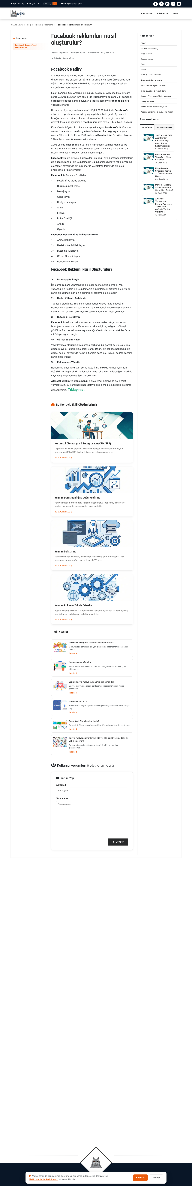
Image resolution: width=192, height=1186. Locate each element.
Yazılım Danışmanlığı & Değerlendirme (77, 498)
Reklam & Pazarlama (44, 25)
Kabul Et (140, 1177)
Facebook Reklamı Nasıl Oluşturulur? (25, 46)
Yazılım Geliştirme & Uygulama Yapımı (157, 112)
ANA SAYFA (147, 13)
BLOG (175, 13)
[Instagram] (173, 4)
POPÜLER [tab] (147, 127)
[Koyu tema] (50, 3)
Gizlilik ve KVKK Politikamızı (43, 1179)
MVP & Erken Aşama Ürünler (153, 86)
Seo (142, 64)
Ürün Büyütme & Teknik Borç (153, 91)
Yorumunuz (62, 798)
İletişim (31, 3)
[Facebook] (155, 4)
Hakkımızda (18, 3)
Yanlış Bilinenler (147, 101)
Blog (29, 25)
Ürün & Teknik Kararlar (151, 75)
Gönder (120, 841)
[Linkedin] (167, 4)
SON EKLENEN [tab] (164, 127)
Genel (143, 69)
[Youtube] (179, 4)
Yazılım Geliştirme (65, 552)
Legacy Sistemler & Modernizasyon (156, 96)
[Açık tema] (46, 3)
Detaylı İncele (62, 458)
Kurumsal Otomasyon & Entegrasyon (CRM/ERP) (83, 443)
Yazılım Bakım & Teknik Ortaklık (73, 605)
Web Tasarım (146, 54)
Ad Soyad (61, 785)
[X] (161, 3)
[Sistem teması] (54, 3)
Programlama (147, 59)
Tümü (143, 43)
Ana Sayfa (18, 25)
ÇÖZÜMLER (162, 13)
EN (39, 3)
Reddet (156, 1177)
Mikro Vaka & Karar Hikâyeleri (154, 106)
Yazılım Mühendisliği (149, 48)
